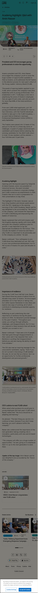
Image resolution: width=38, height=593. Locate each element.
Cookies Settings (11, 589)
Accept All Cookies (25, 589)
